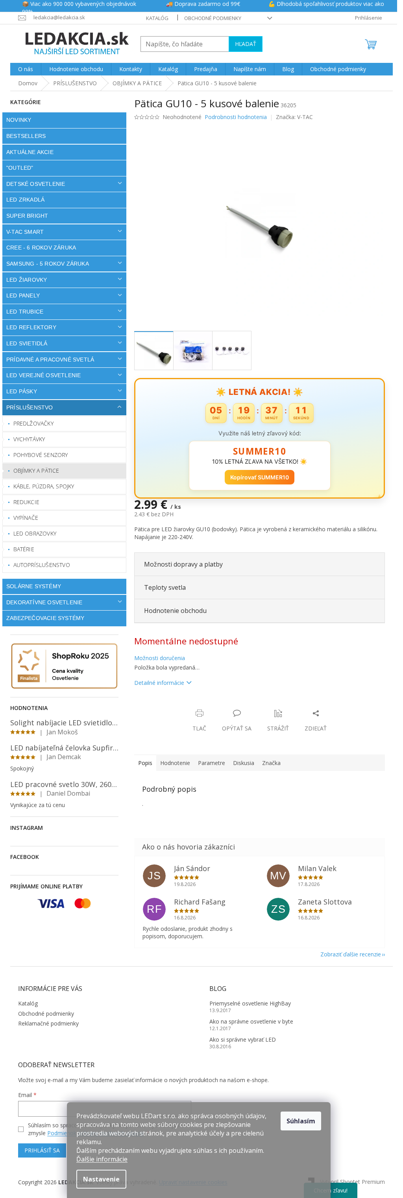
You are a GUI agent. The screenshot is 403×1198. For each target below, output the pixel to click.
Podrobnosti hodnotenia (233, 117)
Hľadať (242, 44)
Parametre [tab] (208, 763)
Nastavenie (101, 1179)
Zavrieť (185, 705)
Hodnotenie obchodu (172, 610)
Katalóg (154, 18)
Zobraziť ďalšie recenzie (348, 954)
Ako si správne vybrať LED (240, 1039)
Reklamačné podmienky (45, 1023)
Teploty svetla (162, 587)
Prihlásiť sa (39, 1150)
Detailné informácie (156, 682)
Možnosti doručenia (156, 658)
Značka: (291, 117)
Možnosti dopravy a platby (180, 564)
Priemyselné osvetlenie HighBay (247, 1003)
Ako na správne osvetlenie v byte (248, 1021)
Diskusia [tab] (240, 763)
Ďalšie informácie (102, 1159)
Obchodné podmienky (209, 18)
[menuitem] (22, 69)
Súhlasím (301, 1121)
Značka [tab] (268, 763)
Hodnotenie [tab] (172, 763)
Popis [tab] (142, 763)
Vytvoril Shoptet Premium (349, 1181)
